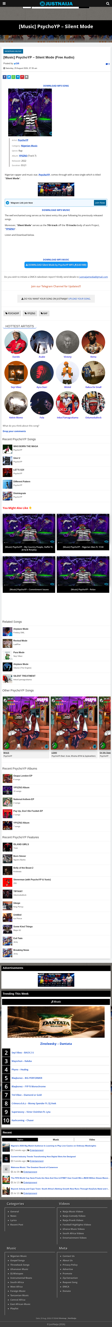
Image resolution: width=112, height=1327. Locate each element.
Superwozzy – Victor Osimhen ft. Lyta (31, 1111)
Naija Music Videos (73, 1211)
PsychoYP (23, 140)
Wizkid (67, 387)
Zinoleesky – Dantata (56, 1044)
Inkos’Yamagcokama (67, 417)
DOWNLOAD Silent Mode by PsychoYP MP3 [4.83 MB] (57, 264)
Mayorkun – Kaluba (22, 1061)
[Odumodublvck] (93, 403)
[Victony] (67, 342)
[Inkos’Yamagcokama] (67, 403)
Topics (20, 1139)
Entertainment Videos (75, 1237)
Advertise (68, 1269)
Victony (68, 356)
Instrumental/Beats (21, 1277)
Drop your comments (14, 431)
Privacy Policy (70, 1264)
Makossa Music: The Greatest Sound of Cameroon (34, 1167)
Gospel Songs (17, 1260)
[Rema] (93, 342)
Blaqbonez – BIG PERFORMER (27, 1077)
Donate (67, 1291)
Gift (17, 63)
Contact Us (69, 1256)
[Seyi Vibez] (16, 372)
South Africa (17, 1282)
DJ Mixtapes (16, 1273)
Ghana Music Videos (74, 1229)
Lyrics (13, 1220)
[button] (5, 77)
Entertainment (36, 1150)
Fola (42, 417)
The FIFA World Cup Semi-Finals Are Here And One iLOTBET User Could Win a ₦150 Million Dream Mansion (60, 1178)
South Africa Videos (73, 1233)
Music (57, 1001)
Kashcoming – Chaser (23, 1120)
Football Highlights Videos (77, 1224)
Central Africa (17, 1299)
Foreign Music (18, 1291)
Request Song (70, 1282)
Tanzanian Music (19, 1295)
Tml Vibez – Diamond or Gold (27, 1094)
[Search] (108, 3)
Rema (93, 356)
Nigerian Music (13, 51)
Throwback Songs (20, 1264)
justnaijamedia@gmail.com (93, 276)
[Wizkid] (67, 372)
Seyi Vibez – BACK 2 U (23, 1052)
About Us (68, 1260)
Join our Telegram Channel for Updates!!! (56, 286)
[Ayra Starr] (42, 372)
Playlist (14, 1308)
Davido (16, 356)
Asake (42, 356)
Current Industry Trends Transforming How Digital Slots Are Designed (43, 1156)
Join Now (100, 202)
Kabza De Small (93, 387)
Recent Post (16, 1224)
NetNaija (72, 1318)
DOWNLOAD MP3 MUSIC (56, 210)
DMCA (66, 1286)
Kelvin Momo (16, 417)
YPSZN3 (23, 155)
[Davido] (16, 342)
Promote (67, 1273)
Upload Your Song (79, 298)
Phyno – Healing (20, 1069)
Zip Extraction (70, 1277)
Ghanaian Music (19, 1269)
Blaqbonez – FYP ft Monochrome (29, 1086)
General (14, 1211)
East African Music (20, 1304)
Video (92, 1139)
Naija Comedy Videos (74, 1215)
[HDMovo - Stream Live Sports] (56, 195)
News (13, 1215)
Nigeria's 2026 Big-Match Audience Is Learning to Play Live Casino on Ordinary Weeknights (53, 1146)
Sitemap (62, 1318)
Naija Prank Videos (73, 1220)
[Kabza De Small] (93, 372)
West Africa (16, 1286)
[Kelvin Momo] (16, 403)
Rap (45, 313)
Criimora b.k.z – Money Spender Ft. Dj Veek (34, 1103)
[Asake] (42, 342)
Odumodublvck (93, 417)
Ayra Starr (42, 387)
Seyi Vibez (16, 387)
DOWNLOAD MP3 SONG (56, 85)
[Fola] (42, 403)
